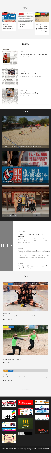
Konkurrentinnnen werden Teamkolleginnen (33, 54)
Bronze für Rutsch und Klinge (29, 93)
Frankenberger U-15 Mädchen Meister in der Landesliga (19, 316)
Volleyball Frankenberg (10, 448)
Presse (25, 44)
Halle (6, 283)
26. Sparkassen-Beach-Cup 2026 (8, 27)
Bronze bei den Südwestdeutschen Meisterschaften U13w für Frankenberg (25, 377)
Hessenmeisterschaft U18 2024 (12, 359)
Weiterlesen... (8, 319)
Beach (38, 14)
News (25, 8)
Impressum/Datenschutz (25, 449)
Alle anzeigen (25, 389)
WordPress (46, 448)
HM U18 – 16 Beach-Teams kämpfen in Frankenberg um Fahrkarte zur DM (42, 29)
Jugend (10, 283)
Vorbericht (23, 26)
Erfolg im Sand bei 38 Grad (28, 73)
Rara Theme (33, 448)
